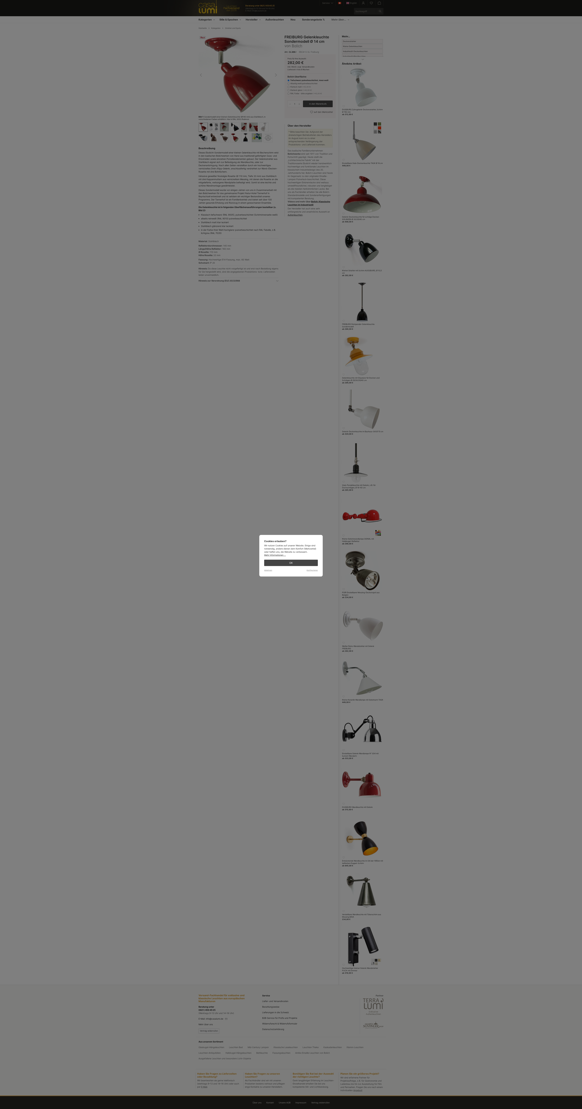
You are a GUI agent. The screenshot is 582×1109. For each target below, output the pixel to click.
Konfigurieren (312, 570)
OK (291, 562)
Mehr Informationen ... (275, 555)
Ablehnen (268, 570)
